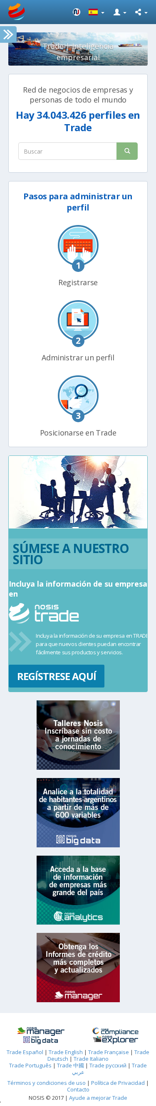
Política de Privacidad (118, 1082)
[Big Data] (40, 1040)
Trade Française (108, 1052)
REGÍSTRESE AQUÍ (56, 676)
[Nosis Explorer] (115, 1040)
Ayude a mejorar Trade (98, 1097)
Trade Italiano (91, 1058)
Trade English (66, 1052)
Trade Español (25, 1052)
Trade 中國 (70, 1065)
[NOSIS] (76, 12)
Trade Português (30, 1065)
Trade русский (107, 1065)
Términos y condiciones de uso (46, 1082)
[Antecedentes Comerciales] (40, 1031)
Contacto (78, 1089)
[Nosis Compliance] (115, 1031)
